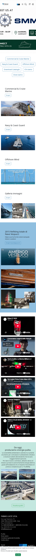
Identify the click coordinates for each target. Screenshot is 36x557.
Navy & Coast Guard (10, 64)
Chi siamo (28, 69)
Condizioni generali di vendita (10, 538)
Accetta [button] (18, 555)
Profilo (3, 534)
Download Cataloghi (12, 69)
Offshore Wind (28, 64)
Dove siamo (18, 75)
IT (30, 4)
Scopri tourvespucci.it (13, 243)
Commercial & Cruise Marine (18, 59)
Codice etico (5, 540)
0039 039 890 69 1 (9, 525)
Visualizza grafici (18, 505)
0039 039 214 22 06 (22, 525)
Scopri (8, 95)
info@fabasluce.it (6, 529)
